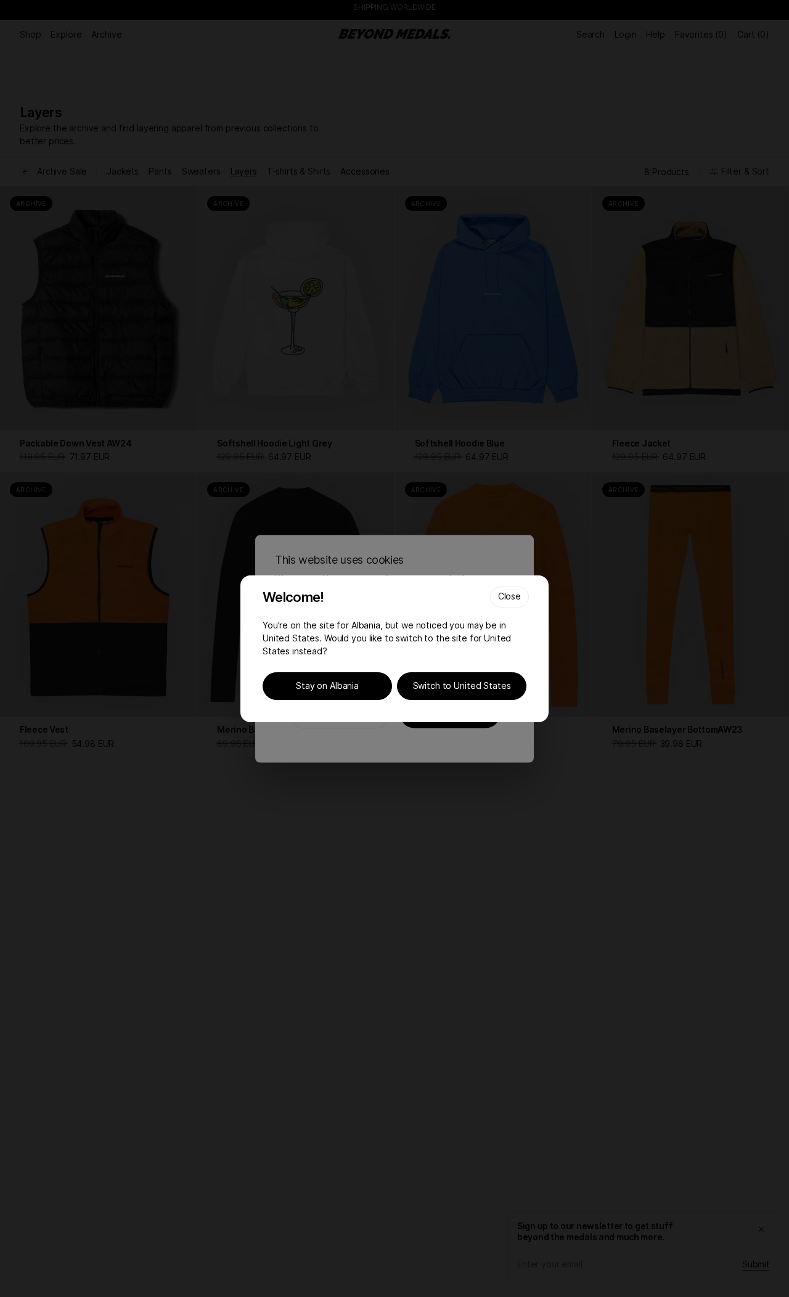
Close (509, 596)
